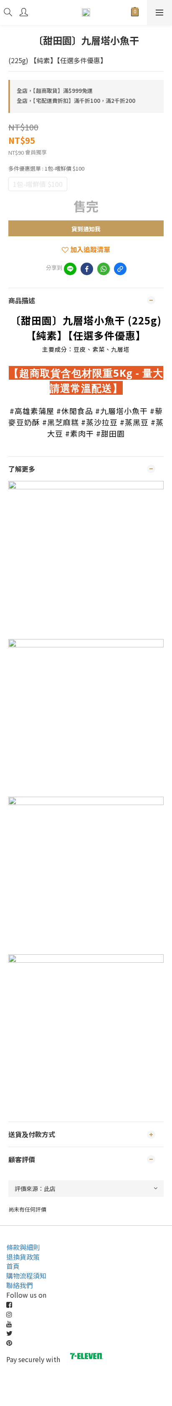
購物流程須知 (26, 1276)
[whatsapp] (103, 269)
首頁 (13, 1266)
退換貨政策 (23, 1257)
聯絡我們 (19, 1285)
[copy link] (120, 269)
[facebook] (87, 269)
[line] (70, 269)
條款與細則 (23, 1247)
